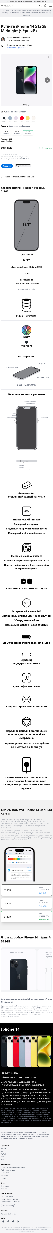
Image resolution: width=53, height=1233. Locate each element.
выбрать (42, 893)
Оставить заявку (8, 1206)
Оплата (3, 1178)
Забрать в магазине (23, 166)
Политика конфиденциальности (13, 1167)
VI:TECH (32, 1227)
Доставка (4, 1176)
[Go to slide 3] (28, 105)
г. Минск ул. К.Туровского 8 (19, 157)
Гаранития (5, 1173)
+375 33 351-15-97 (23, 159)
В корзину (7, 166)
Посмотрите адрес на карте (17, 47)
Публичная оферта (8, 1170)
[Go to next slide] (47, 80)
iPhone (3, 1148)
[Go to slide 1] (24, 105)
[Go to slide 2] (26, 105)
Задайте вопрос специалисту (18, 40)
